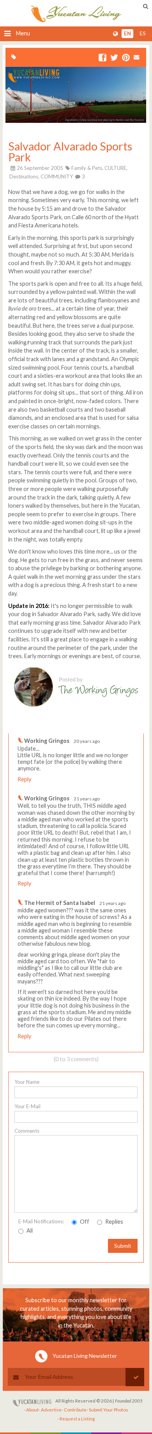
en (127, 34)
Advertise (51, 1409)
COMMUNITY (57, 176)
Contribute (75, 1409)
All (29, 1230)
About (32, 1409)
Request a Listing (77, 1418)
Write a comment (116, 727)
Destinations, (24, 176)
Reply (24, 779)
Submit (122, 1245)
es (143, 34)
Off (84, 1221)
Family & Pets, (87, 168)
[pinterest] (126, 58)
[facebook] (102, 58)
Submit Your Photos (108, 1409)
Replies (113, 1221)
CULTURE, (115, 168)
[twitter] (114, 58)
